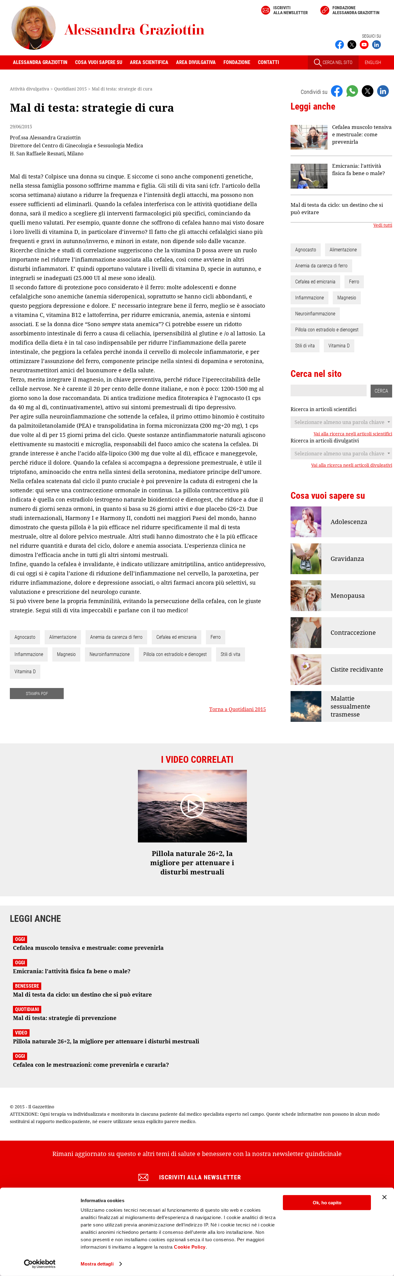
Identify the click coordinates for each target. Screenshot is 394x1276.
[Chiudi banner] (384, 1197)
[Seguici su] (364, 44)
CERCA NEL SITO (337, 62)
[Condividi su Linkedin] (383, 90)
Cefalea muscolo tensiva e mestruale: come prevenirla (362, 134)
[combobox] (341, 422)
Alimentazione (62, 637)
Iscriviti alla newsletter (290, 10)
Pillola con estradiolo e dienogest (175, 654)
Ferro (216, 637)
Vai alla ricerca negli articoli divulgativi (351, 465)
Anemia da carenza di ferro (116, 637)
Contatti (268, 62)
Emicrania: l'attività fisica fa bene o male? (358, 169)
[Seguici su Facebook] (339, 44)
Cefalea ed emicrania (176, 637)
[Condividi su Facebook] (337, 90)
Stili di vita (230, 654)
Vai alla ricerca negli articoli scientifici (353, 434)
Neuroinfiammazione (110, 654)
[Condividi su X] (367, 90)
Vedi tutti (382, 225)
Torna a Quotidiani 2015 (237, 709)
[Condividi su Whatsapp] (352, 90)
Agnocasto (24, 637)
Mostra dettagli (97, 1263)
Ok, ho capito (327, 1202)
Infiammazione (28, 654)
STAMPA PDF (37, 693)
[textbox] (341, 422)
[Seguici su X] (351, 44)
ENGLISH (373, 62)
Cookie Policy (190, 1247)
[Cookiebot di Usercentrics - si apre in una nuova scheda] (40, 1264)
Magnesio (66, 654)
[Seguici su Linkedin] (376, 44)
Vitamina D (25, 671)
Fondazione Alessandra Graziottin (356, 10)
